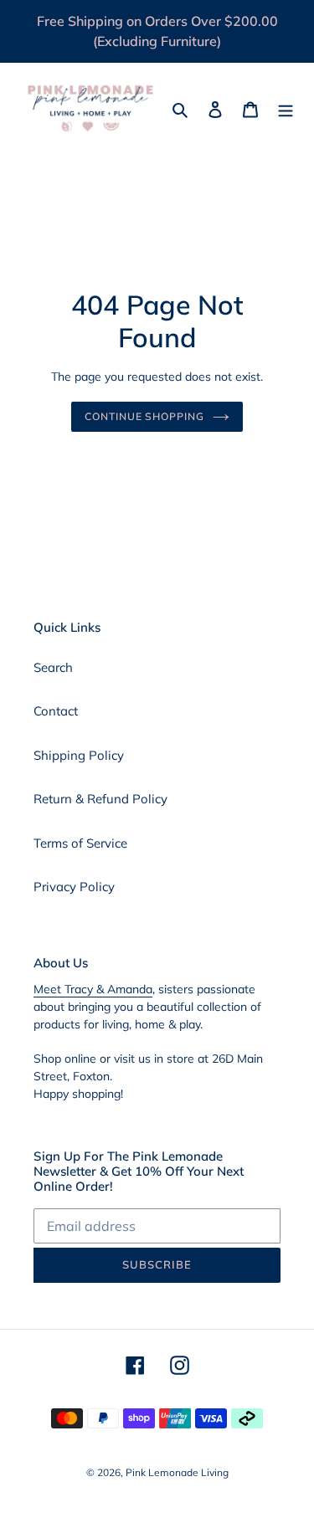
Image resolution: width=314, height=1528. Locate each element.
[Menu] (285, 108)
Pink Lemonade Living (177, 1472)
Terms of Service (80, 843)
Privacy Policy (74, 887)
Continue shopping (145, 416)
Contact (55, 711)
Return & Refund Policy (100, 799)
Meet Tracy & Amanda (92, 989)
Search (53, 667)
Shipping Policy (78, 755)
